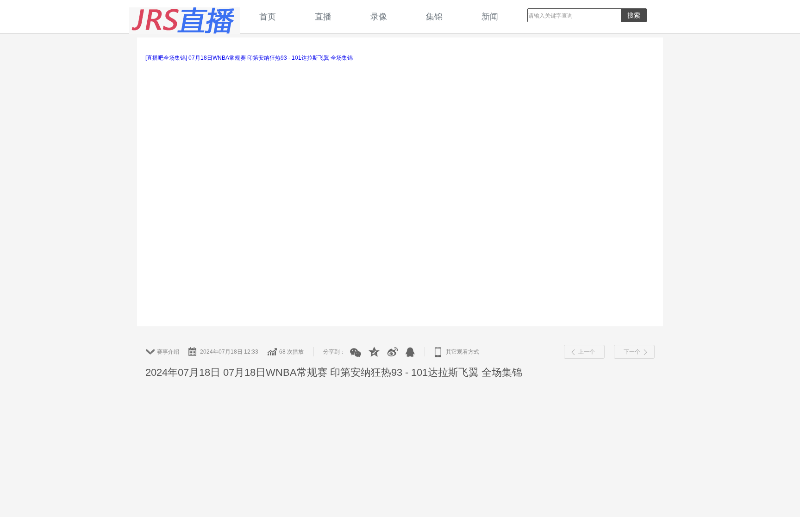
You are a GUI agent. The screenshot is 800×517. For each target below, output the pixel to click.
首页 (267, 16)
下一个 (632, 352)
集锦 (434, 16)
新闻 (489, 16)
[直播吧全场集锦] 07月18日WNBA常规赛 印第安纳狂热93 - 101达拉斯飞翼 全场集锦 (249, 58)
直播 (323, 16)
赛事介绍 (168, 352)
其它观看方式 (462, 352)
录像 (378, 16)
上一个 (586, 352)
